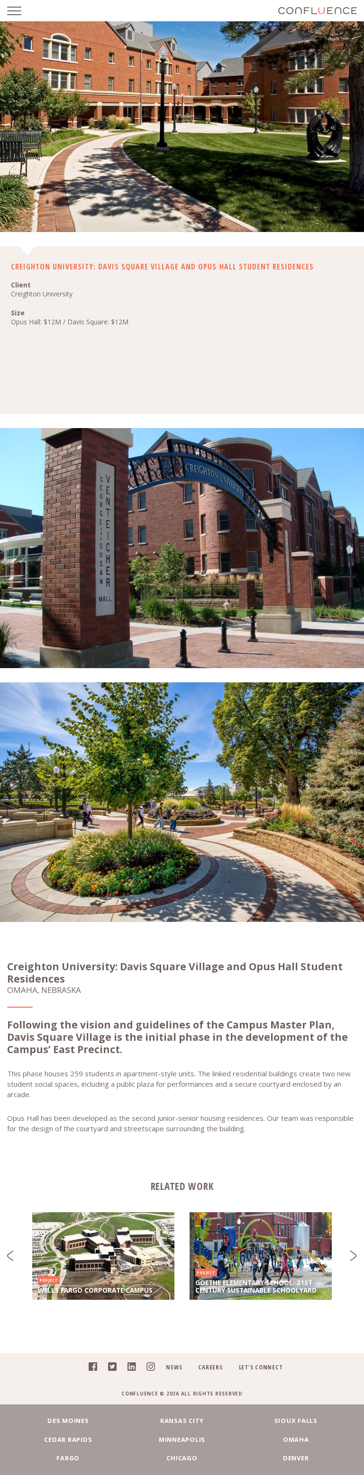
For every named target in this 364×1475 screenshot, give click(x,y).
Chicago (181, 1458)
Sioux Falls (296, 1420)
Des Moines (68, 1420)
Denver (296, 1458)
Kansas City (182, 1420)
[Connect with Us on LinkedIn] (129, 1369)
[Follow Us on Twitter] (109, 1369)
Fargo (68, 1458)
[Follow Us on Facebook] (90, 1369)
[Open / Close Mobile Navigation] (21, 10)
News (174, 1367)
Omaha (296, 1439)
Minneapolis (182, 1439)
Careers (210, 1367)
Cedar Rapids (68, 1439)
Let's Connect (261, 1367)
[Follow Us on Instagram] (148, 1369)
